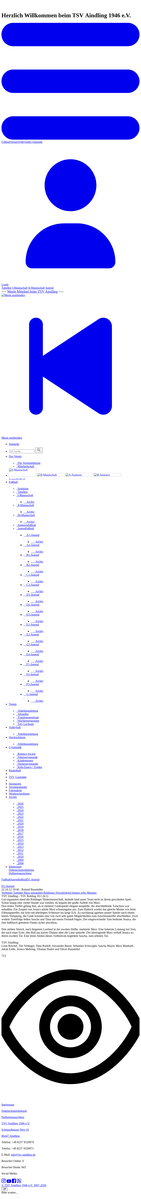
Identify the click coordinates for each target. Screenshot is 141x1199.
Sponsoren (15, 783)
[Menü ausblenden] (13, 295)
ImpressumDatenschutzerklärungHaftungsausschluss (21, 870)
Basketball (15, 770)
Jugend (49, 287)
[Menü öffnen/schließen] (9, 459)
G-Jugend (31, 694)
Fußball (5, 141)
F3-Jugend (31, 684)
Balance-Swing (25, 753)
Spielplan (22, 488)
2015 (20, 840)
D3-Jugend (31, 614)
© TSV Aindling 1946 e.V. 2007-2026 (23, 1185)
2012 (20, 850)
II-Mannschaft (36, 287)
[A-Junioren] (79, 475)
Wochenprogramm (27, 720)
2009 (20, 860)
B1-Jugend (31, 554)
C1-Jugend (31, 574)
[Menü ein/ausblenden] (70, 138)
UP (4, 1189)
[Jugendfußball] (22, 478)
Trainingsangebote (27, 717)
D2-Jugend (31, 604)
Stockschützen (17, 737)
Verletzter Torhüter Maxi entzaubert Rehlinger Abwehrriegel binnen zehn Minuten (49, 892)
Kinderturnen (24, 760)
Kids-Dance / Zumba (29, 767)
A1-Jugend (31, 535)
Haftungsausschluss (12, 1117)
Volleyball (24, 141)
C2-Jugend (31, 584)
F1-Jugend (31, 664)
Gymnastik (36, 141)
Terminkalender (18, 787)
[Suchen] (39, 450)
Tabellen (6, 287)
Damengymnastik (27, 763)
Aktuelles (22, 714)
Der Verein (15, 456)
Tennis (14, 141)
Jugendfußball (25, 528)
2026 (20, 803)
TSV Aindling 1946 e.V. (15, 1123)
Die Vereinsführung (28, 463)
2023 (20, 813)
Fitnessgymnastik (27, 757)
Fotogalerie (15, 790)
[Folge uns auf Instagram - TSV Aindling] (3, 1182)
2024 (20, 810)
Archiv (29, 501)
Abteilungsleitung (27, 710)
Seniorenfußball (26, 525)
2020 (20, 823)
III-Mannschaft (25, 515)
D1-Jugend (31, 594)
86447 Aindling (10, 1135)
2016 (20, 836)
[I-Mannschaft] (22, 475)
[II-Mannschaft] (51, 475)
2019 (20, 826)
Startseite (14, 444)
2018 (20, 830)
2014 (20, 843)
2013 (20, 846)
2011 (19, 853)
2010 (20, 856)
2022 (20, 816)
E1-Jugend (31, 624)
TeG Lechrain (25, 724)
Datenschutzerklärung (14, 1110)
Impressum (7, 1104)
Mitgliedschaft (25, 466)
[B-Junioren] (107, 475)
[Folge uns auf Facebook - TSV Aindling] (14, 1182)
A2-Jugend (31, 545)
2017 (20, 833)
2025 (20, 806)
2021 (20, 820)
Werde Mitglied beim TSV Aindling (32, 291)
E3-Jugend (31, 644)
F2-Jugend (31, 674)
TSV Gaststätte (17, 777)
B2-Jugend (31, 564)
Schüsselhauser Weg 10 (15, 1129)
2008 (20, 863)
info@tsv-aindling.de (23, 1154)
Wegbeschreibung (19, 793)
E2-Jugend (31, 634)
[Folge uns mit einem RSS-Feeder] (19, 1182)
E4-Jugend (31, 654)
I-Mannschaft (20, 287)
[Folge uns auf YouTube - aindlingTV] (9, 1182)
